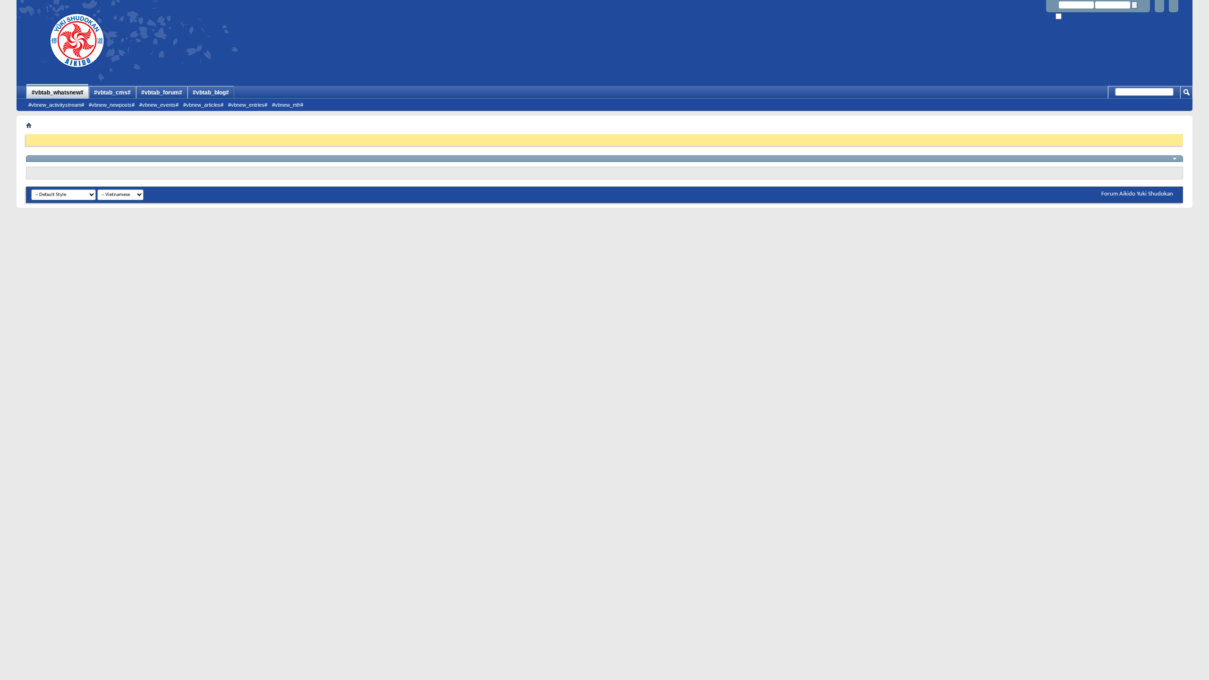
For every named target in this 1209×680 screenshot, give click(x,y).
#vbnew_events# (159, 105)
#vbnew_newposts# (112, 105)
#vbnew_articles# (203, 105)
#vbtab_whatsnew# (58, 92)
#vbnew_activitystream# (56, 105)
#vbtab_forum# (161, 92)
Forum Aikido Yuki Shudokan (1137, 194)
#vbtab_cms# (112, 92)
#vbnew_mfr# (287, 105)
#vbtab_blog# (211, 92)
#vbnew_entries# (247, 105)
